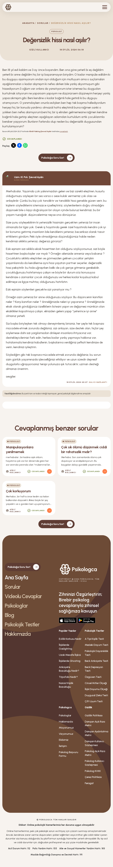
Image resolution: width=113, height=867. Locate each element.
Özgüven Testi (93, 677)
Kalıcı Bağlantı (98, 382)
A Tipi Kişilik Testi (94, 638)
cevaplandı (64, 131)
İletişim (63, 746)
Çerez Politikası (93, 777)
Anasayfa (28, 23)
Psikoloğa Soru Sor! (52, 157)
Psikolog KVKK (93, 771)
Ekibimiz (63, 739)
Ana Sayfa (16, 577)
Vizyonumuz (66, 733)
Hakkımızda (18, 634)
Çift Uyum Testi (94, 701)
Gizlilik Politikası (93, 715)
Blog (9, 615)
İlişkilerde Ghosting (69, 661)
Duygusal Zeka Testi (96, 695)
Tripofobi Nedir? (68, 677)
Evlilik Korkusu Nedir (70, 638)
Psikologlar (16, 606)
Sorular (42, 23)
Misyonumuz (66, 727)
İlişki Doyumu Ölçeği (96, 689)
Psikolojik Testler (22, 625)
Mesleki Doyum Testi (96, 645)
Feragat (89, 783)
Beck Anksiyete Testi (96, 661)
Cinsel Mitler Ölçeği (96, 683)
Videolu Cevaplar (23, 596)
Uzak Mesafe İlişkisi (70, 654)
